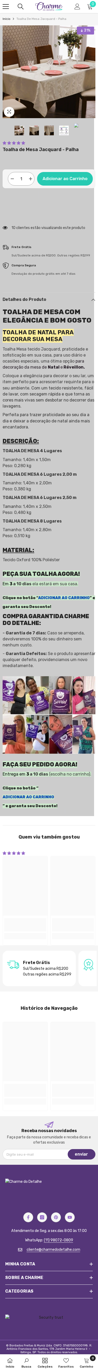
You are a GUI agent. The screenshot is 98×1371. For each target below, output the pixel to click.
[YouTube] (70, 1217)
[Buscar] (20, 6)
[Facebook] (28, 1217)
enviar (81, 1154)
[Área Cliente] (77, 6)
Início (6, 19)
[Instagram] (42, 1217)
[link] (25, 924)
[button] (14, 143)
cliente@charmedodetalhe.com (53, 1249)
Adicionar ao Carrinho (65, 178)
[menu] (6, 6)
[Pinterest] (56, 1217)
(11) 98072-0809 (58, 1240)
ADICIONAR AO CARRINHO (64, 597)
